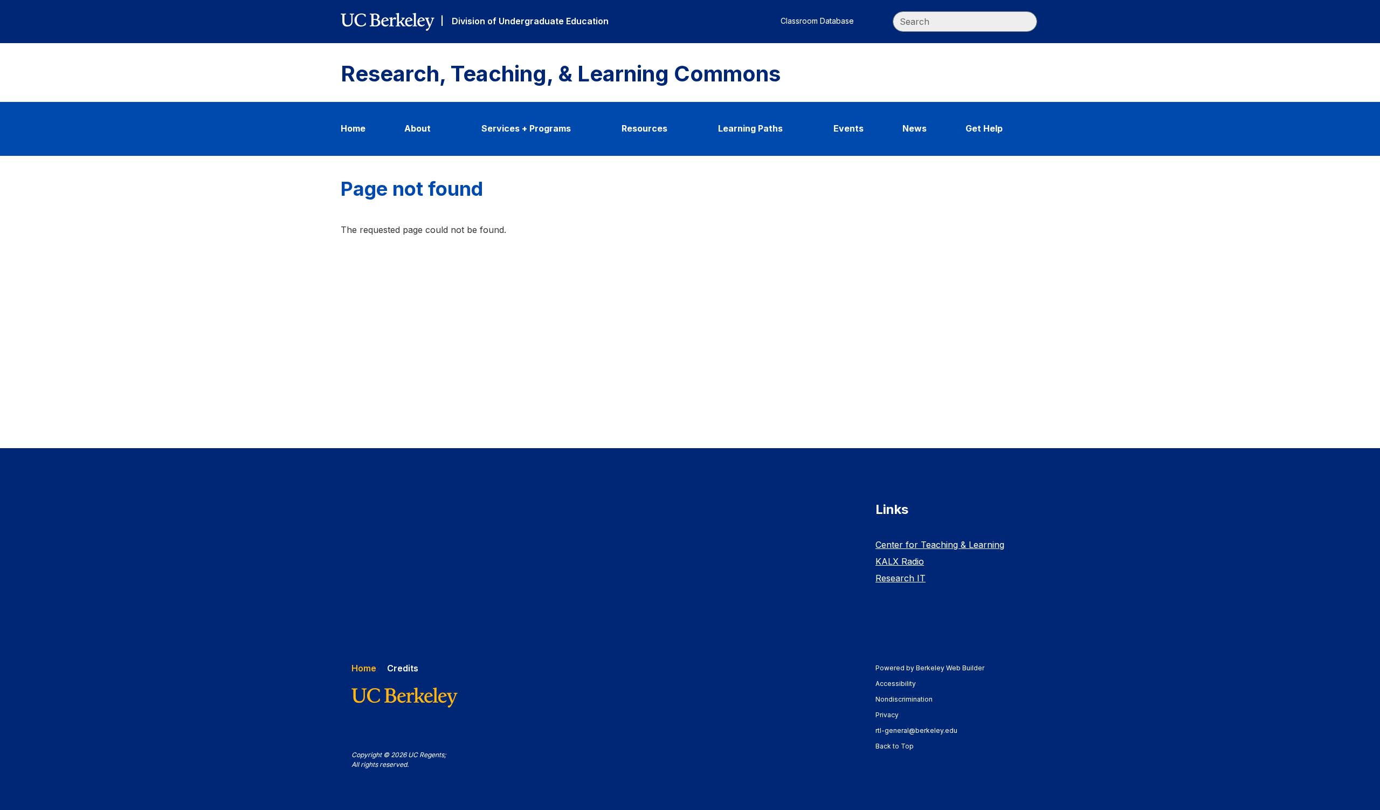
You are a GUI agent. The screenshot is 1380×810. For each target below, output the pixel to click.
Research (900, 578)
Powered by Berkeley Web (929, 668)
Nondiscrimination (909, 699)
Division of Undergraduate (530, 21)
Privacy (892, 715)
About (417, 128)
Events (848, 128)
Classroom (817, 20)
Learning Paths (750, 128)
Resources (644, 128)
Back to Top (894, 746)
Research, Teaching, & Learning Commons (561, 74)
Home (353, 128)
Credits (402, 668)
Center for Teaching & (939, 544)
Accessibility (900, 683)
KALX (899, 561)
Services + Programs (526, 128)
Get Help (984, 128)
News (914, 128)
